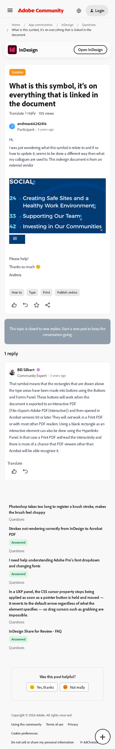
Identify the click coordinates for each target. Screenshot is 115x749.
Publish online (67, 292)
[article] (57, 421)
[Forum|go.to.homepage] (41, 10)
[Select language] (79, 10)
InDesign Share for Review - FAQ (35, 631)
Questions (89, 25)
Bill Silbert (25, 369)
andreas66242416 (32, 123)
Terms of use (54, 724)
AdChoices (90, 742)
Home (16, 25)
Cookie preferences (24, 733)
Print (46, 292)
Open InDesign (90, 49)
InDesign (67, 25)
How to (17, 292)
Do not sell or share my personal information (42, 742)
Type (32, 292)
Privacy (73, 724)
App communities (41, 25)
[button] (10, 12)
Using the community (26, 724)
